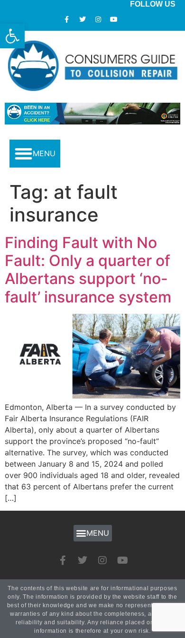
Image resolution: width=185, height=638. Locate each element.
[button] (34, 154)
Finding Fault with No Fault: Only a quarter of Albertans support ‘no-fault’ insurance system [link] (88, 269)
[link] (12, 36)
